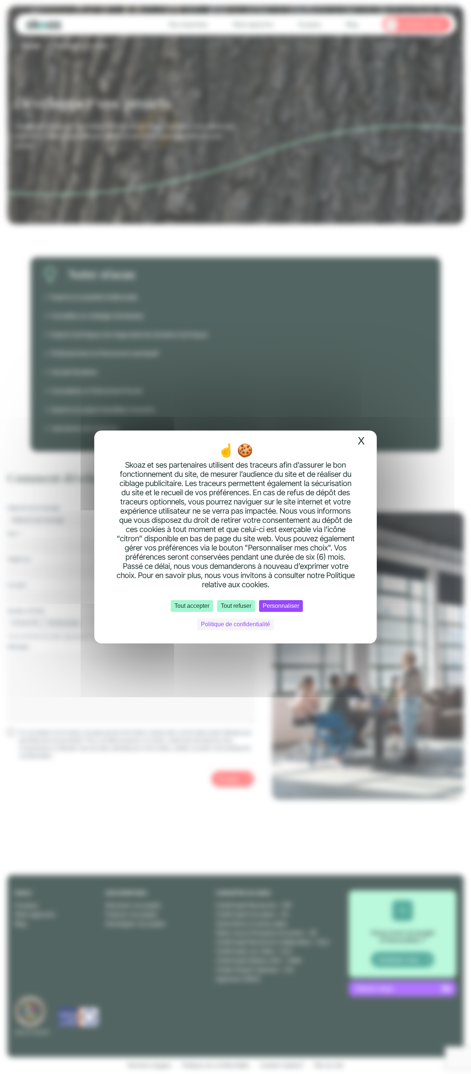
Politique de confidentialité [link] (235, 624)
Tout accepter (191, 606)
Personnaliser (281, 606)
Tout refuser (236, 606)
